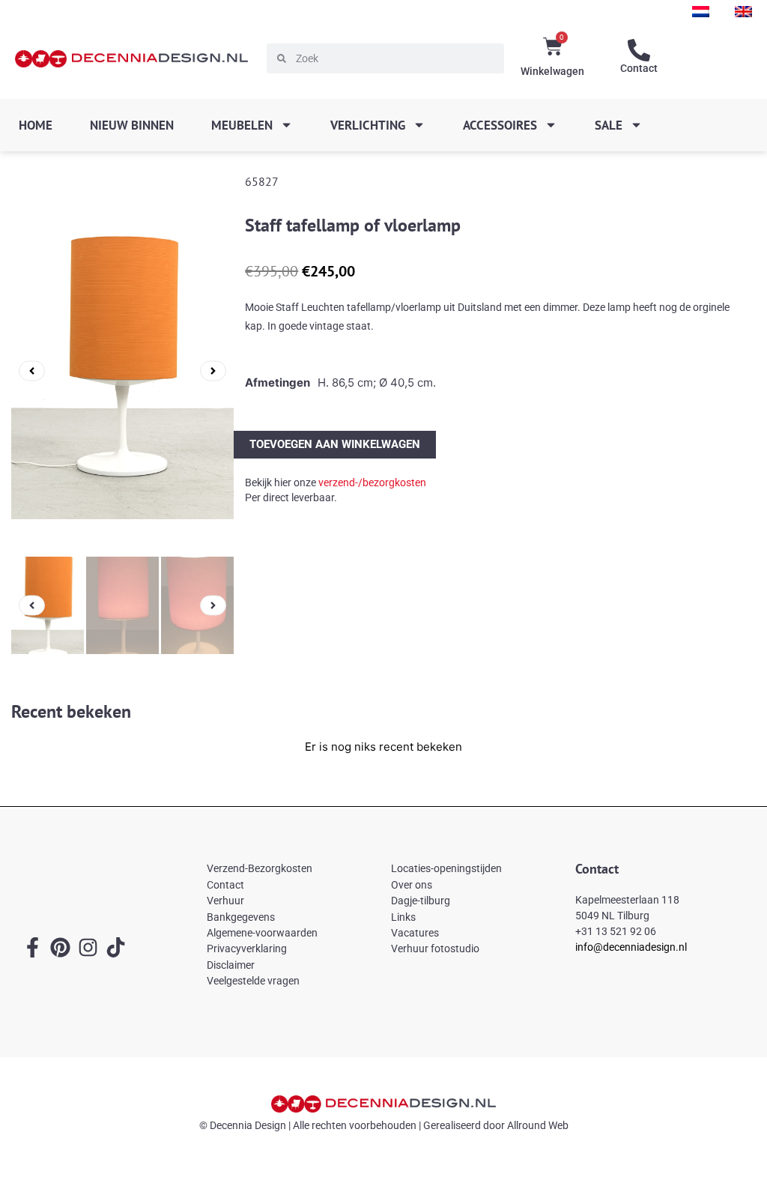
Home (35, 125)
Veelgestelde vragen (253, 981)
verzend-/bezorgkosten (372, 482)
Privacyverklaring (247, 949)
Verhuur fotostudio (435, 949)
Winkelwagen (552, 71)
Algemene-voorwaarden (262, 933)
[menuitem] (700, 11)
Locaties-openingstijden (446, 868)
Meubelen (242, 125)
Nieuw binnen (132, 125)
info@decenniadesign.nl (631, 947)
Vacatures (415, 933)
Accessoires (500, 125)
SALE (608, 125)
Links (403, 917)
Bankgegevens (241, 917)
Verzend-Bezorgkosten (259, 868)
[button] (32, 370)
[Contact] (639, 50)
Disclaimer (231, 965)
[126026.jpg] (122, 371)
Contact (639, 68)
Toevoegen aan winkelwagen (334, 444)
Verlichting (367, 125)
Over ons (411, 885)
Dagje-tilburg (420, 901)
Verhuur (225, 901)
